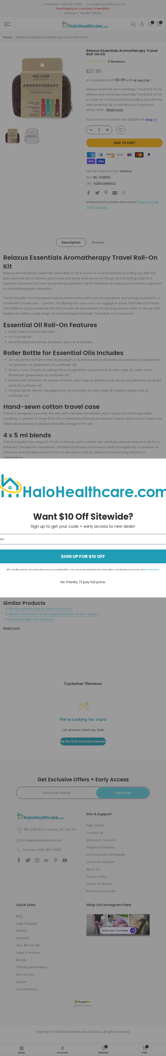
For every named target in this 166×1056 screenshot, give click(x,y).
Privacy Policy (152, 569)
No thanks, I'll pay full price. (83, 582)
